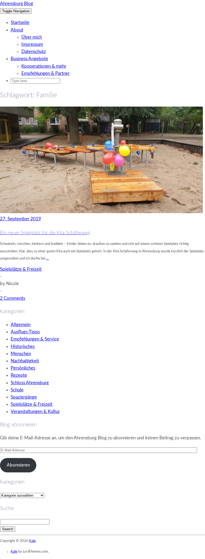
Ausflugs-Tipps (25, 332)
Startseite (20, 22)
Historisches (23, 346)
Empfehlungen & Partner (45, 73)
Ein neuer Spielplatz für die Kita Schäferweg (45, 232)
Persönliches (23, 368)
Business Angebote (29, 58)
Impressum (32, 44)
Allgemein (20, 324)
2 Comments (12, 298)
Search (7, 529)
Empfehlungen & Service (35, 339)
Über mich (31, 37)
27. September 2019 (20, 219)
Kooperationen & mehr (43, 66)
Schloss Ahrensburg (30, 382)
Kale (32, 541)
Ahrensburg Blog (16, 3)
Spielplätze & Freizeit (21, 269)
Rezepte (19, 375)
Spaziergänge (24, 397)
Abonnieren (18, 465)
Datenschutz (33, 51)
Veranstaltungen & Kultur (35, 411)
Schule (17, 390)
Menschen (21, 353)
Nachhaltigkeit (25, 361)
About (17, 30)
